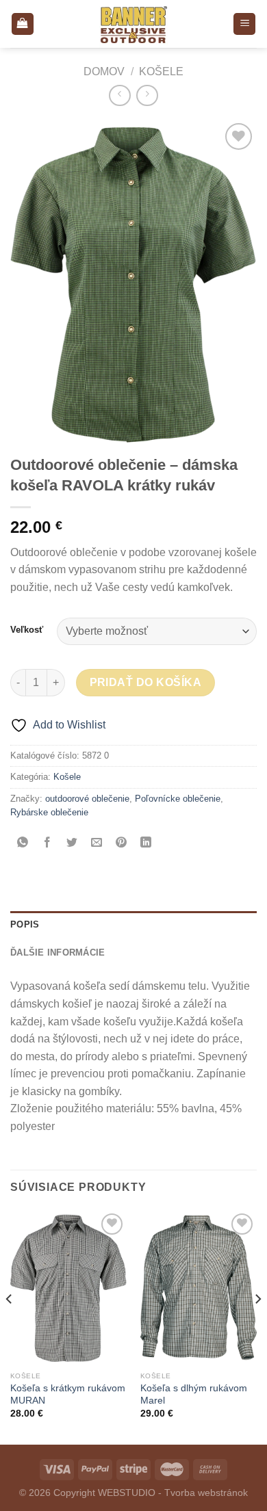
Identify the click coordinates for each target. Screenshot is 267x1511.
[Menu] (244, 24)
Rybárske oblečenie (49, 812)
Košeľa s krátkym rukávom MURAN (67, 1394)
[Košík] (23, 24)
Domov (104, 71)
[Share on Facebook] (47, 843)
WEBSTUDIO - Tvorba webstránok (173, 1492)
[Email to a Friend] (97, 843)
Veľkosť (26, 630)
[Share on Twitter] (72, 843)
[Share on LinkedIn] (146, 843)
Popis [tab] (24, 924)
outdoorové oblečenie (87, 798)
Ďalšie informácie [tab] (57, 952)
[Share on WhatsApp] (23, 843)
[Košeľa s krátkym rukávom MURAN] (68, 1287)
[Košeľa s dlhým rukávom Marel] (198, 1287)
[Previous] (9, 1326)
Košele (161, 71)
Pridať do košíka (145, 682)
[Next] (257, 1326)
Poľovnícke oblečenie (177, 798)
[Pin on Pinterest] (121, 843)
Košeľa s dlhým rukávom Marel (193, 1394)
